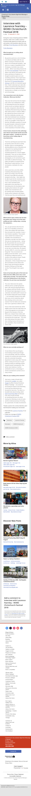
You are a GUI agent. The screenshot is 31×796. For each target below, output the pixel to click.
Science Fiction (11, 510)
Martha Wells (6, 512)
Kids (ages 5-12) (16, 463)
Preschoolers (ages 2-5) (9, 466)
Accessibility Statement (15, 776)
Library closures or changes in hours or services (10, 706)
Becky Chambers (20, 510)
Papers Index (8, 691)
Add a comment (10, 436)
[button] (2, 1)
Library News (8, 641)
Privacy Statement (18, 774)
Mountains (7, 424)
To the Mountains (13, 45)
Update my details (9, 649)
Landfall (13, 381)
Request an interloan (10, 652)
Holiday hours (8, 702)
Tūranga (7, 717)
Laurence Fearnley (18, 410)
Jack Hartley (6, 489)
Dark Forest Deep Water (11, 393)
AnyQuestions (8, 729)
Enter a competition (10, 669)
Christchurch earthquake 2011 (10, 587)
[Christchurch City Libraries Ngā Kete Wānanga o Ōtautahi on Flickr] (10, 628)
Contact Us (13, 751)
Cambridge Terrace (20, 563)
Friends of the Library (10, 714)
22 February (6, 583)
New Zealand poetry (19, 542)
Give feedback (9, 731)
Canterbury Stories (10, 681)
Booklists (7, 639)
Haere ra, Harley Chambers (11, 559)
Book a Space (8, 659)
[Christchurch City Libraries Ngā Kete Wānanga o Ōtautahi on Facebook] (7, 628)
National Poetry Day (8, 542)
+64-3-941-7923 (9, 746)
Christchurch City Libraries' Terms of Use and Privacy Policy (16, 762)
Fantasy (5, 510)
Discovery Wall (9, 686)
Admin (7, 642)
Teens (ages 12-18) (20, 466)
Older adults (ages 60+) (9, 464)
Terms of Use (10, 774)
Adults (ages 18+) (7, 463)
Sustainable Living (9, 715)
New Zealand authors (15, 489)
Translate (26, 768)
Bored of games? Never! (10, 460)
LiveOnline (8, 727)
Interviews (9, 421)
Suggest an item (9, 651)
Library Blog (8, 637)
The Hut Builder (14, 70)
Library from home (10, 698)
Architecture (6, 563)
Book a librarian (9, 661)
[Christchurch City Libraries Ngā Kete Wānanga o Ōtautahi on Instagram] (14, 628)
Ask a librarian (8, 654)
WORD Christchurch (18, 424)
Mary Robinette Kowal (16, 512)
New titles (7, 635)
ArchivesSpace (9, 679)
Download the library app (11, 676)
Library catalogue (9, 674)
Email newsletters (9, 634)
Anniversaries (13, 583)
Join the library (9, 647)
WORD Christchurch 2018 (11, 428)
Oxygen (7, 383)
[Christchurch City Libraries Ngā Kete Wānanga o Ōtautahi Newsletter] (21, 628)
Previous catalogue (10, 677)
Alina (4, 18)
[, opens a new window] (10, 758)
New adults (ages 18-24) (9, 487)
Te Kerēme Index (9, 693)
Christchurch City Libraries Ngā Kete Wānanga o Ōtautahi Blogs (14, 15)
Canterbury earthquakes (9, 585)
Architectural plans (15, 561)
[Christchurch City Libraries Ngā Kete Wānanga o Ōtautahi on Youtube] (17, 628)
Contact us (8, 725)
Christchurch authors (21, 487)
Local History (6, 561)
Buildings (13, 563)
